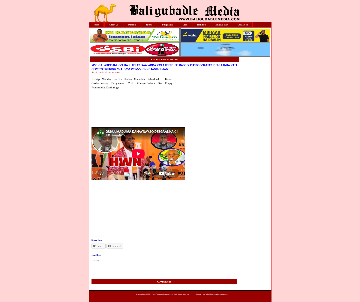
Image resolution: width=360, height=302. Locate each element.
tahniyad (201, 24)
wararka (132, 24)
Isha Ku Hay (221, 24)
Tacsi (184, 24)
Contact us (243, 24)
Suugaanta (167, 24)
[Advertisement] (204, 100)
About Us (113, 24)
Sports (149, 24)
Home (96, 24)
